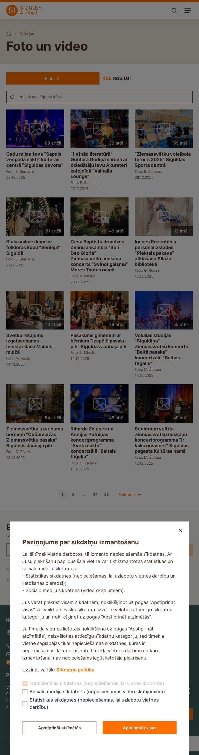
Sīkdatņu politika (75, 669)
